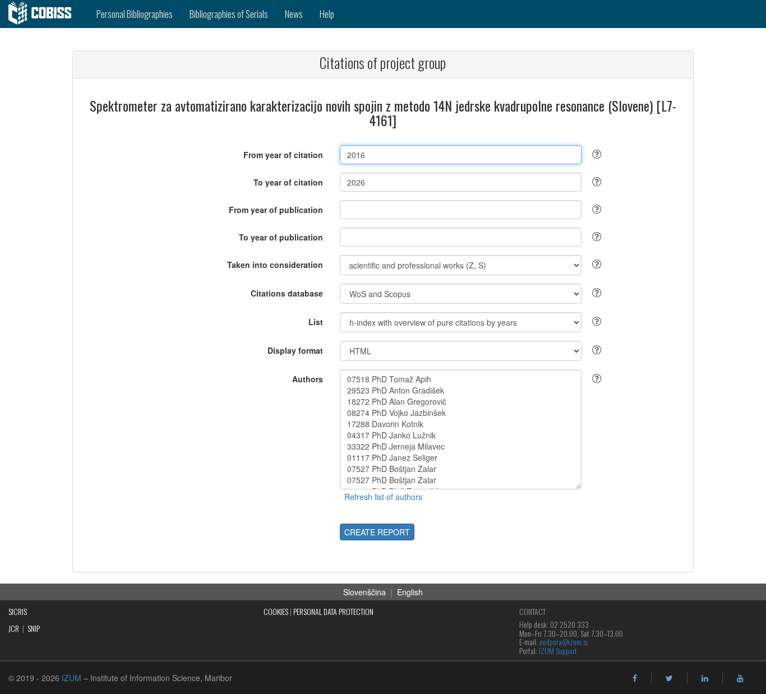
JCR (13, 628)
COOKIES (276, 611)
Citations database (287, 293)
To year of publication (281, 237)
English (410, 592)
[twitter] (669, 678)
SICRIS (17, 611)
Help (327, 14)
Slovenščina (364, 592)
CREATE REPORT (377, 532)
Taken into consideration (275, 264)
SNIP (33, 628)
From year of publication (276, 209)
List (315, 321)
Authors (307, 379)
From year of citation (283, 154)
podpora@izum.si (563, 641)
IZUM (71, 677)
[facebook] (635, 678)
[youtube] (740, 678)
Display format (295, 350)
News (294, 14)
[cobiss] (44, 14)
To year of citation (288, 182)
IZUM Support (558, 650)
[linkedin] (705, 678)
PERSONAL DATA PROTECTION (333, 611)
